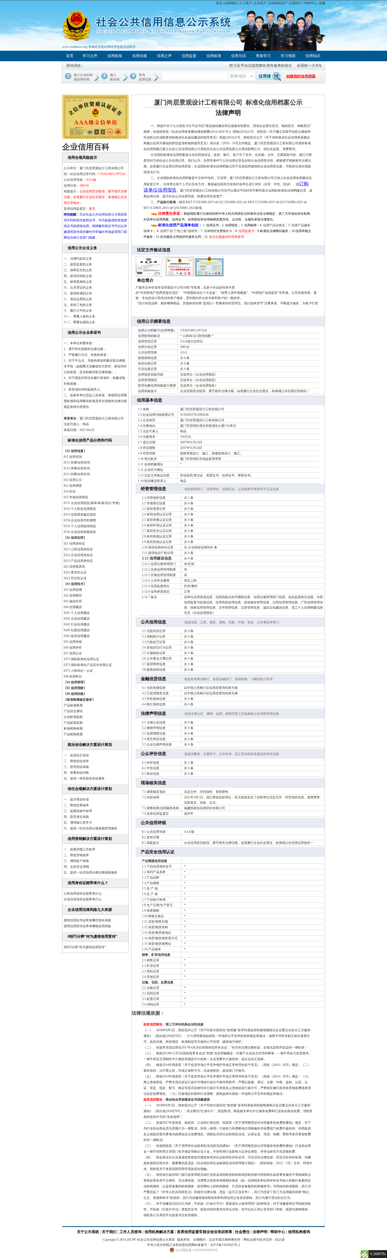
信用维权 (230, 3)
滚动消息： (75, 66)
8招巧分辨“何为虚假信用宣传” (85, 947)
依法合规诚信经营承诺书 (226, 237)
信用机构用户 (278, 3)
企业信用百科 (86, 146)
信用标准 (213, 56)
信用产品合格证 (274, 225)
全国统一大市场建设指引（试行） (303, 66)
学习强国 (288, 56)
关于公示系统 (88, 1232)
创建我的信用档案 (301, 76)
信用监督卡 (246, 231)
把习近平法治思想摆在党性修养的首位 (239, 66)
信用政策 (114, 56)
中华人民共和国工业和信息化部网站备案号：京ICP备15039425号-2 (193, 1245)
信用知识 (312, 56)
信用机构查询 (299, 1232)
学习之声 (90, 56)
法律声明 (260, 1232)
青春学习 (263, 56)
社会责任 (242, 1232)
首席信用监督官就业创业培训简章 (204, 1232)
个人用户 (245, 3)
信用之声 (164, 56)
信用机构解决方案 (159, 1232)
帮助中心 (310, 3)
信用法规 (139, 56)
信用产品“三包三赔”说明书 (178, 231)
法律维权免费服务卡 (218, 231)
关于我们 (109, 1232)
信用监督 (189, 56)
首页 (219, 3)
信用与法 (238, 56)
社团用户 (296, 3)
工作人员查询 (131, 1232)
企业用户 (260, 3)
